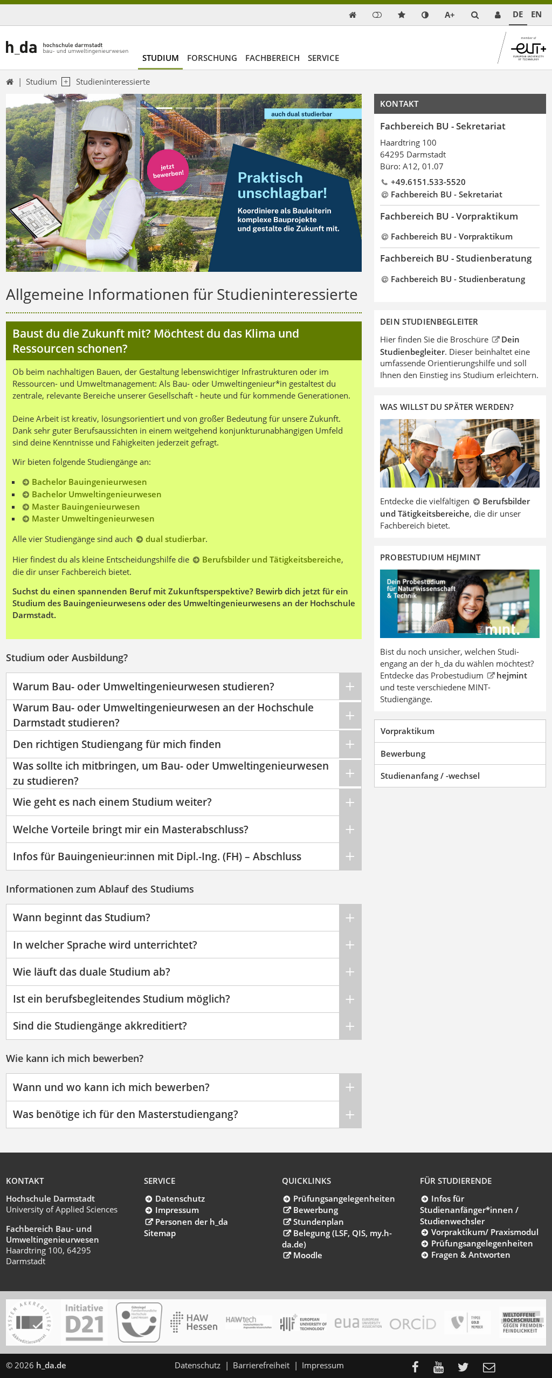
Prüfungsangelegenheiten (344, 1198)
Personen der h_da (191, 1221)
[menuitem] (418, 1368)
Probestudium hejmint (430, 557)
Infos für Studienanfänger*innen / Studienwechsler (469, 1209)
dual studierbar (175, 538)
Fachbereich (272, 57)
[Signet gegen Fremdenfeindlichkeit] (522, 1322)
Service (323, 57)
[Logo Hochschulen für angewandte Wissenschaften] (193, 1322)
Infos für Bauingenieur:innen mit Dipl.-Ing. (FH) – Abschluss (157, 856)
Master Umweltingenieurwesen (93, 518)
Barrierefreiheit (261, 1365)
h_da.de (51, 1365)
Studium (160, 57)
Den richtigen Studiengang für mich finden (117, 744)
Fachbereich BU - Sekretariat (446, 194)
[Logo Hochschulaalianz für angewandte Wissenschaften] (248, 1322)
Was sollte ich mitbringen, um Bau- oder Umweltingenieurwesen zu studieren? (171, 773)
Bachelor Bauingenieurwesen (89, 481)
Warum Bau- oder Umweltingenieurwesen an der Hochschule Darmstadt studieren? (163, 715)
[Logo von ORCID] (413, 1322)
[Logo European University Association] (358, 1322)
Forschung (212, 57)
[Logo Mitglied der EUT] (303, 1322)
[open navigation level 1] (63, 82)
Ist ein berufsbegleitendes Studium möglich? (121, 998)
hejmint (511, 675)
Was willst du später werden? (447, 406)
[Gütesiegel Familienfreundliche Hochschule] (139, 1322)
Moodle (307, 1255)
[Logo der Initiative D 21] (84, 1322)
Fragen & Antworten (470, 1254)
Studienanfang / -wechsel (430, 775)
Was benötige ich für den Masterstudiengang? (125, 1114)
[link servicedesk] (498, 15)
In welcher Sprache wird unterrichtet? (105, 944)
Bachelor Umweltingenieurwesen (97, 494)
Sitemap (160, 1233)
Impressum (176, 1209)
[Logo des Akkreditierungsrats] (29, 1322)
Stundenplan (318, 1221)
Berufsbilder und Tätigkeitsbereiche (271, 559)
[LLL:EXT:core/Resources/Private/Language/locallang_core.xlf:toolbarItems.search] (475, 15)
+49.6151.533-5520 (428, 181)
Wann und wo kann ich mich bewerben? (111, 1087)
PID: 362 (89, 1365)
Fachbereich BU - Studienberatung (458, 278)
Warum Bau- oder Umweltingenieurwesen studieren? (143, 686)
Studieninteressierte (113, 81)
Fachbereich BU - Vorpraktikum (452, 236)
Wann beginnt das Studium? (81, 917)
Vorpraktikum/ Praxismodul (484, 1231)
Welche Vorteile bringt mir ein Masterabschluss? (131, 829)
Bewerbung (403, 753)
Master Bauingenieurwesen (86, 506)
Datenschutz (179, 1198)
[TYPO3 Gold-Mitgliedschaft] (467, 1322)
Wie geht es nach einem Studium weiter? (112, 801)
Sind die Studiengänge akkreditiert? (100, 1025)
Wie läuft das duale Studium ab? (91, 971)
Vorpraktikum (407, 730)
